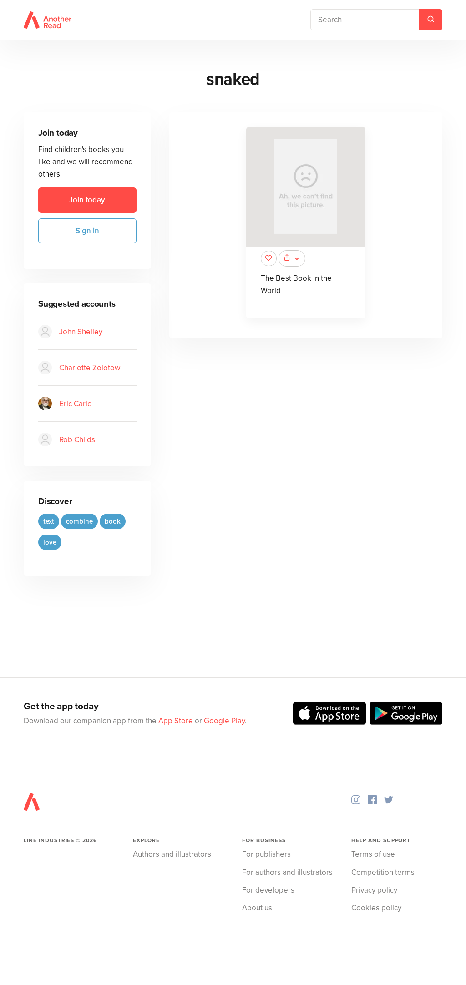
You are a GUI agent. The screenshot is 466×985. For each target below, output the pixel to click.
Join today (87, 200)
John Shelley (80, 332)
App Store (175, 721)
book (113, 521)
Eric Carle (75, 404)
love (49, 542)
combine (79, 521)
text (48, 521)
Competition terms (383, 872)
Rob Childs (77, 440)
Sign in (87, 231)
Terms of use (373, 854)
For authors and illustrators (287, 872)
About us (257, 908)
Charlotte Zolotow (89, 368)
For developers (268, 890)
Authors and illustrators (172, 854)
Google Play (224, 721)
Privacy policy (374, 890)
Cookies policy (376, 908)
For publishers (266, 854)
